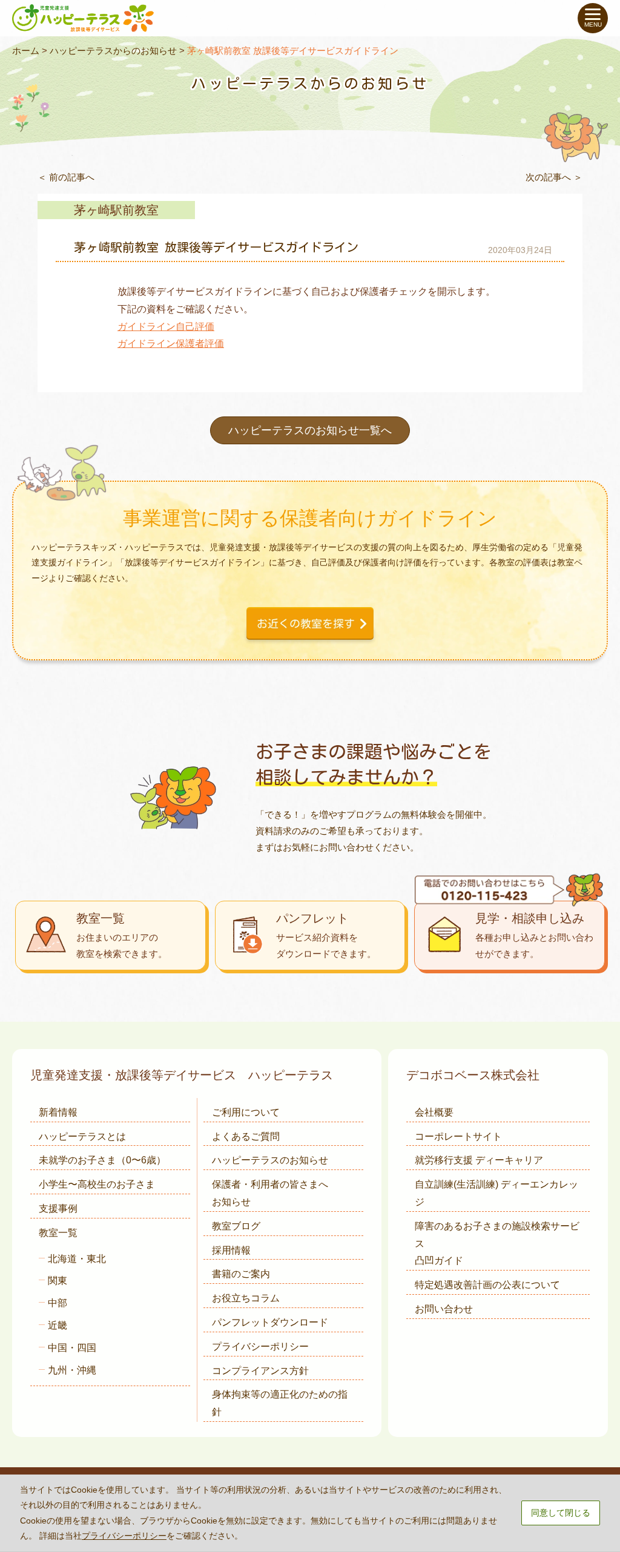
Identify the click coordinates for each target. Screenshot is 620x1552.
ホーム (25, 50)
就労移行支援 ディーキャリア (479, 1160)
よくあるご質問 (246, 1136)
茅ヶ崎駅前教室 (116, 210)
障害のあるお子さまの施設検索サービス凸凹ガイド (497, 1243)
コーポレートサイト (458, 1136)
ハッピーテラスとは (82, 1136)
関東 (57, 1280)
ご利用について (246, 1112)
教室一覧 (58, 1233)
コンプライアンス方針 (260, 1371)
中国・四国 (72, 1348)
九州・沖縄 (72, 1370)
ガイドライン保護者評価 (170, 343)
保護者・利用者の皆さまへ (270, 1193)
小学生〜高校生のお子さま (97, 1184)
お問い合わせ (444, 1309)
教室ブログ (236, 1226)
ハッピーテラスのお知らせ (270, 1160)
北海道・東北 (77, 1259)
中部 (57, 1303)
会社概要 (434, 1112)
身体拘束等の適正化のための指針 (280, 1403)
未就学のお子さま (102, 1160)
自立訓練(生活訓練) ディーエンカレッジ (496, 1193)
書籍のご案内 (241, 1274)
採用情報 (231, 1250)
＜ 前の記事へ (66, 177)
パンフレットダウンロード (270, 1322)
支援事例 (58, 1208)
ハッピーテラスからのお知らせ (113, 50)
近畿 (57, 1325)
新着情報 (58, 1112)
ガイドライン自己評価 (165, 326)
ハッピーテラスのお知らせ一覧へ (310, 430)
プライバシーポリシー (260, 1346)
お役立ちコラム (246, 1298)
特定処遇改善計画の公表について (487, 1285)
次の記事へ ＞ (554, 177)
